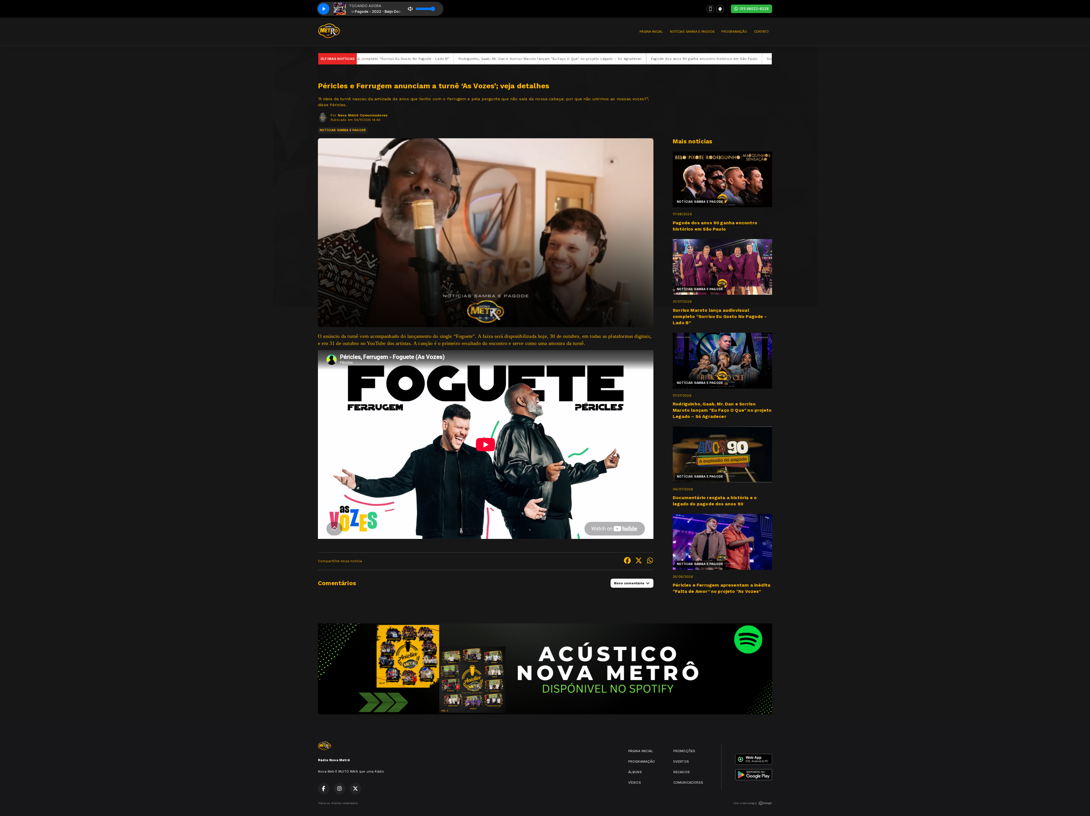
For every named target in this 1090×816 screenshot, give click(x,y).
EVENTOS (681, 761)
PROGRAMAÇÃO (734, 32)
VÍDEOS (634, 782)
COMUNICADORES (688, 782)
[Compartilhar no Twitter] (638, 561)
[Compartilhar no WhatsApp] (650, 561)
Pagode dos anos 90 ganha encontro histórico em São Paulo (577, 59)
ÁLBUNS (635, 772)
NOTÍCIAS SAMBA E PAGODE (692, 32)
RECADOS (681, 772)
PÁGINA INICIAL (651, 32)
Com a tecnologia (745, 803)
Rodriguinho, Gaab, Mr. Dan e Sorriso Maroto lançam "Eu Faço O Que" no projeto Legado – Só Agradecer (423, 59)
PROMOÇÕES (684, 751)
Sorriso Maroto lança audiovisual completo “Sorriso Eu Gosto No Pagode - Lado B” (713, 59)
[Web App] (710, 8)
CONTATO (761, 32)
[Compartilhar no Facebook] (627, 561)
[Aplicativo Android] (720, 8)
